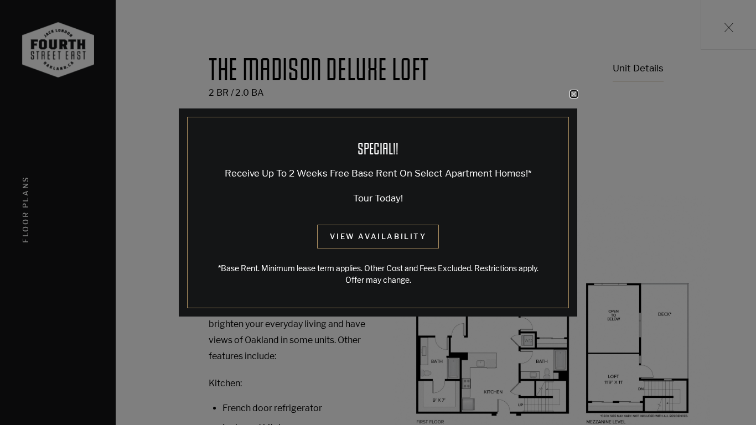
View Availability (378, 236)
